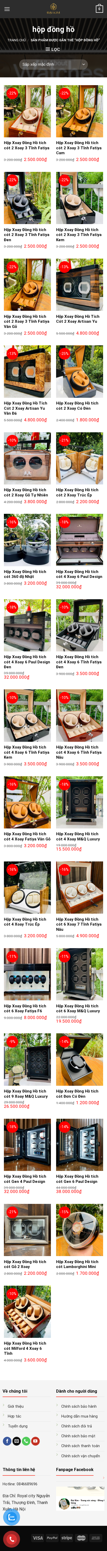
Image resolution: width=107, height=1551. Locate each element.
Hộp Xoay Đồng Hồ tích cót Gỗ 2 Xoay (25, 1264)
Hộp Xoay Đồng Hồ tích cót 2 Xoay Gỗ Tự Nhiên (26, 492)
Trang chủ (16, 40)
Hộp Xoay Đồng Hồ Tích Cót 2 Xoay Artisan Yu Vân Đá (25, 408)
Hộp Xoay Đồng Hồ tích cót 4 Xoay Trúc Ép (25, 922)
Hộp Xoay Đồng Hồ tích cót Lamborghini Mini (77, 1264)
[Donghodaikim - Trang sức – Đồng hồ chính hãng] (53, 9)
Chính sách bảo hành (79, 1406)
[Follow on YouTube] (35, 1441)
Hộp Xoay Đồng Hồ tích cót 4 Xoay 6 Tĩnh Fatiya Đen (79, 662)
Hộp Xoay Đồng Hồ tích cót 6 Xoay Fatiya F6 (25, 1009)
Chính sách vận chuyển (80, 1456)
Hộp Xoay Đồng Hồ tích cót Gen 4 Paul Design (25, 1179)
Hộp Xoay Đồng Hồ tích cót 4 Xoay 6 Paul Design (79, 574)
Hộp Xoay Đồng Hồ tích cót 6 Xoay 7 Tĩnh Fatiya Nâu (79, 924)
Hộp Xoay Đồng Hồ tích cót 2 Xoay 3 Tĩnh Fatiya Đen (26, 234)
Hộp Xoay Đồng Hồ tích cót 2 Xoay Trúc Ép (77, 492)
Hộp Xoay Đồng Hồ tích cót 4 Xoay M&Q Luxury (78, 836)
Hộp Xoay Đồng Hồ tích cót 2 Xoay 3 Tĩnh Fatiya (26, 145)
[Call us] (26, 1441)
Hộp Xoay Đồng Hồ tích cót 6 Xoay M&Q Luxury (78, 1009)
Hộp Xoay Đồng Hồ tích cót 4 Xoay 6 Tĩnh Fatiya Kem (26, 752)
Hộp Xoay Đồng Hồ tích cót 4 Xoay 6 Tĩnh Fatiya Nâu (79, 752)
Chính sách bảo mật (78, 1436)
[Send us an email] (16, 1441)
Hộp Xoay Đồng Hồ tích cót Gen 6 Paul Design (77, 1179)
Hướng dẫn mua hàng (79, 1416)
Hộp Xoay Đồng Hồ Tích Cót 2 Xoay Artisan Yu (77, 319)
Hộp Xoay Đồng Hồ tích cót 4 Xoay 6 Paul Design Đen (27, 662)
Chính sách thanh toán (80, 1446)
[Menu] (7, 9)
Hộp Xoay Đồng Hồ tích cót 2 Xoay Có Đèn (77, 406)
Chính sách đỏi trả (76, 1426)
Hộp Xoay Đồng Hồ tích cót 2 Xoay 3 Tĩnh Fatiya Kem (79, 234)
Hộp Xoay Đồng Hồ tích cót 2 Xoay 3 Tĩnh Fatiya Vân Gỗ (26, 321)
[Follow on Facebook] (7, 1441)
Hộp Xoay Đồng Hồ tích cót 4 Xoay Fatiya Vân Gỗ (27, 836)
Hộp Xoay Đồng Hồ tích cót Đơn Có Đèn (77, 1094)
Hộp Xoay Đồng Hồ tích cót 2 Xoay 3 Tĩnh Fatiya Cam (79, 147)
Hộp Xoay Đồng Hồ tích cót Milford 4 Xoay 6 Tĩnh (25, 1348)
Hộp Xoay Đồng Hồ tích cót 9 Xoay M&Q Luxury (26, 1094)
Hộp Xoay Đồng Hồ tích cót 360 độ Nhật (25, 574)
